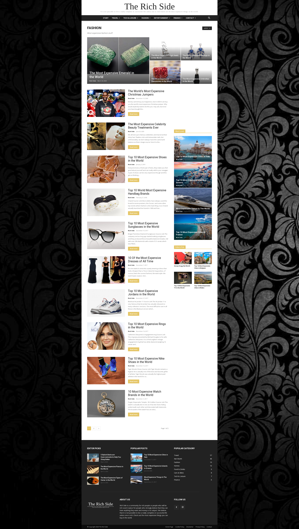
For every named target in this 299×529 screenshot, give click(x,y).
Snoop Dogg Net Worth (182, 266)
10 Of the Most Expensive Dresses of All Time (144, 259)
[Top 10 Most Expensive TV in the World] (183, 278)
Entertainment (161, 18)
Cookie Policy (179, 527)
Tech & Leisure (129, 18)
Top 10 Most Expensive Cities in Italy (193, 156)
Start (106, 18)
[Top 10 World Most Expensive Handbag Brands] (106, 202)
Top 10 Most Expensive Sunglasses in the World (143, 225)
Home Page (169, 527)
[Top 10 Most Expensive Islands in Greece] (193, 175)
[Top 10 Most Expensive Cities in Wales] (203, 278)
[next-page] (99, 428)
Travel (115, 18)
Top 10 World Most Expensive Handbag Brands (147, 192)
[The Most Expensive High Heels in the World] (165, 48)
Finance (177, 18)
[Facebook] (176, 507)
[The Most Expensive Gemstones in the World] (165, 72)
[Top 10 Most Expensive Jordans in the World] (106, 303)
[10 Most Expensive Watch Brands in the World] (106, 403)
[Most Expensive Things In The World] (193, 201)
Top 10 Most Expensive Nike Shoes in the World (146, 360)
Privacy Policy (200, 527)
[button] (209, 18)
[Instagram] (182, 507)
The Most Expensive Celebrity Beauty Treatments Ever (147, 125)
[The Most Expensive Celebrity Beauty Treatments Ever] (106, 136)
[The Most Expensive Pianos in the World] (93, 469)
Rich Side (92, 81)
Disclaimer (189, 527)
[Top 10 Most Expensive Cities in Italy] (193, 149)
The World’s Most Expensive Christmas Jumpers (146, 92)
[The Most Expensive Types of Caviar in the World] (93, 481)
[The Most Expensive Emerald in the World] (118, 55)
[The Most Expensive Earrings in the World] (196, 48)
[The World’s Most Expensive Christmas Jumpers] (106, 103)
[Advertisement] (191, 106)
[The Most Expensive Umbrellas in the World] (196, 72)
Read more (133, 114)
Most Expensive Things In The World (193, 208)
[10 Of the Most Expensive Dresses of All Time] (106, 270)
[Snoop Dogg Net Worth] (183, 258)
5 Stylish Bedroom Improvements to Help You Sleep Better (111, 457)
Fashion (145, 18)
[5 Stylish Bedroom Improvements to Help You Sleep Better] (93, 458)
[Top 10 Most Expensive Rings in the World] (106, 336)
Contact (190, 18)
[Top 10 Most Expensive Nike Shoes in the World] (106, 370)
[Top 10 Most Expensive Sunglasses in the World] (106, 235)
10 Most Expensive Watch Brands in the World (144, 393)
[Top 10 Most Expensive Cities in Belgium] (203, 258)
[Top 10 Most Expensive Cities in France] (193, 227)
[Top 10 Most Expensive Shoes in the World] (106, 169)
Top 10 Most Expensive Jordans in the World (143, 292)
